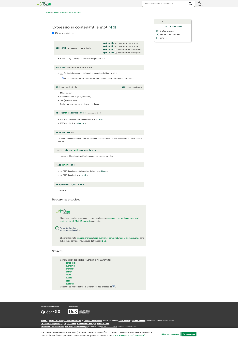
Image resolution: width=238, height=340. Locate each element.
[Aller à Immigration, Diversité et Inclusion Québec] (50, 313)
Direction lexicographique (51, 324)
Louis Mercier (124, 321)
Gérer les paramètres (170, 334)
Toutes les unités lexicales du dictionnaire (66, 12)
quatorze (111, 218)
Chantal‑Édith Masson (93, 321)
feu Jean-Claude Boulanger (76, 327)
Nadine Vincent (138, 321)
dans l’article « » (73, 123)
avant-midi (134, 218)
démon (83, 221)
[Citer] (157, 22)
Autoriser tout (189, 334)
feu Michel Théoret (109, 327)
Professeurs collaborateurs (52, 327)
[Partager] (163, 22)
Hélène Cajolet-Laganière (59, 321)
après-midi (65, 221)
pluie (89, 221)
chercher (119, 218)
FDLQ (103, 241)
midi (72, 221)
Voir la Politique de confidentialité (127, 335)
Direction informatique (86, 324)
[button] (199, 3)
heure (126, 218)
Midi (77, 221)
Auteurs (44, 321)
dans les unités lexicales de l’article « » (82, 119)
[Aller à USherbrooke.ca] (79, 314)
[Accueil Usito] (41, 3)
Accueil (48, 12)
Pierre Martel (75, 321)
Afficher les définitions (64, 33)
